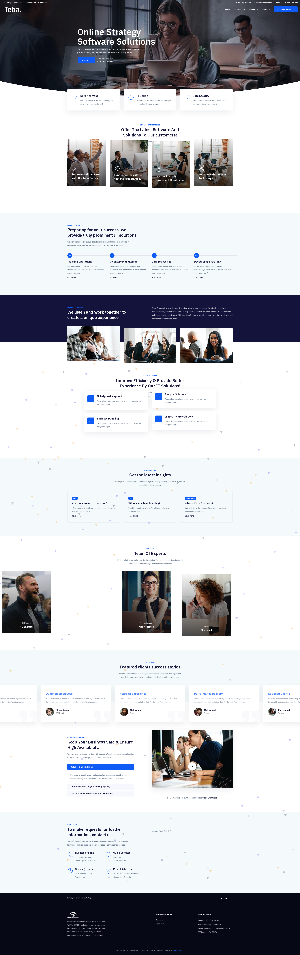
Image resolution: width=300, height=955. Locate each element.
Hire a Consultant (41, 3)
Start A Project (87, 898)
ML (131, 498)
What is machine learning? (144, 503)
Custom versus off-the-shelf (89, 503)
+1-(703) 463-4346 (244, 3)
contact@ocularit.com (264, 3)
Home (227, 9)
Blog (74, 498)
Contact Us (265, 9)
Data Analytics (190, 498)
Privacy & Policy (73, 898)
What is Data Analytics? (199, 503)
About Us (252, 9)
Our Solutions (239, 9)
